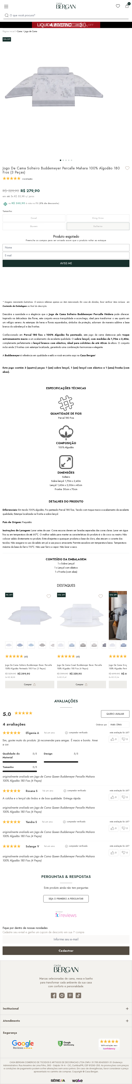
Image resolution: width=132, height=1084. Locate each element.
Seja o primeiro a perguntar (66, 898)
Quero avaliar (115, 714)
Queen (34, 226)
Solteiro (98, 226)
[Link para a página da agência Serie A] (58, 1080)
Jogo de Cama (31, 31)
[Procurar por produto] (6, 15)
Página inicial (9, 31)
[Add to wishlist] (127, 168)
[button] (60, 160)
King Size (98, 218)
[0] (127, 6)
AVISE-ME (66, 263)
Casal (34, 218)
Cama (19, 31)
